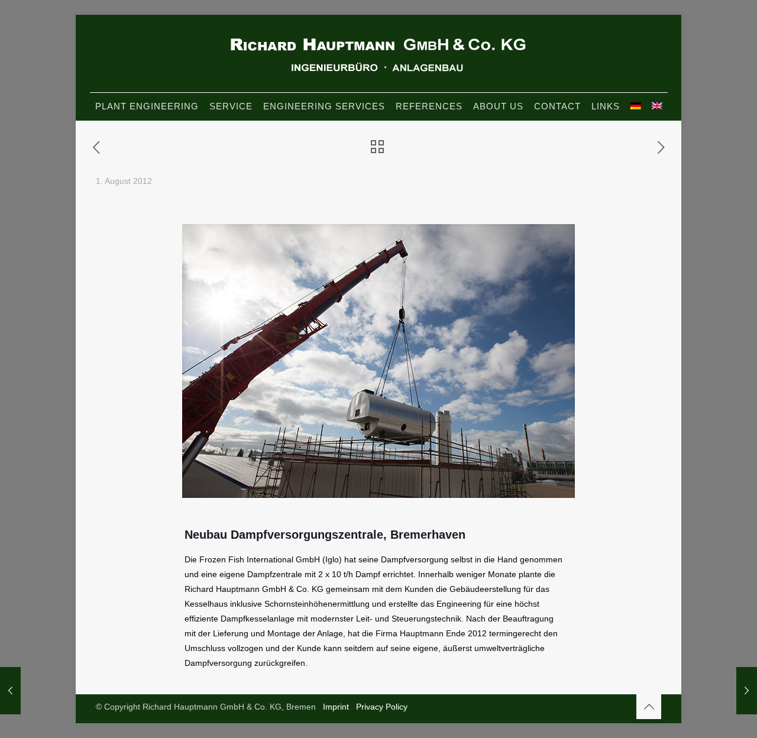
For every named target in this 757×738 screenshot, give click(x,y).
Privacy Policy (381, 706)
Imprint (336, 706)
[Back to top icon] (648, 706)
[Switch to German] (635, 106)
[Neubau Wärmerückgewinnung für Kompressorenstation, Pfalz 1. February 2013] (746, 690)
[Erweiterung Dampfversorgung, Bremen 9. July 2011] (10, 690)
